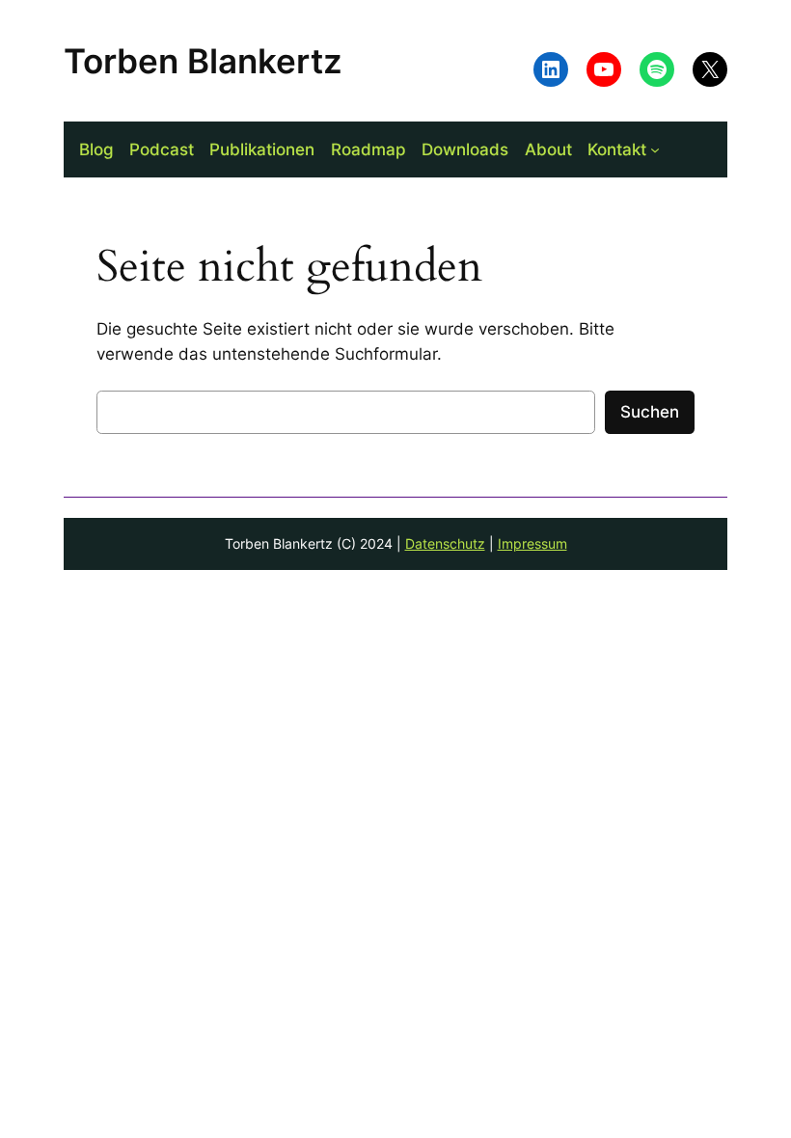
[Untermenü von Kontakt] (655, 149)
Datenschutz (445, 543)
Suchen (649, 411)
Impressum (532, 543)
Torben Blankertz (203, 61)
